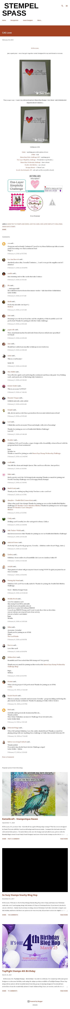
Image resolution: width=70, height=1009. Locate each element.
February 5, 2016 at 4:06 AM (17, 350)
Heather (10, 440)
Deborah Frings (13, 728)
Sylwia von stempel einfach (17, 742)
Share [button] (4, 229)
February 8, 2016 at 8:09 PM (17, 639)
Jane (9, 315)
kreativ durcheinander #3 (24, 170)
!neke (9, 356)
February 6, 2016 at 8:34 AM (17, 537)
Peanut (10, 681)
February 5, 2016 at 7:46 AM (17, 392)
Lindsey (10, 554)
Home (4, 20)
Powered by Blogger (36, 1001)
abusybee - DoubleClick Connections (20, 500)
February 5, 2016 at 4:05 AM (17, 338)
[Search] (62, 3)
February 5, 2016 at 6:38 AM (17, 380)
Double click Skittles (31, 165)
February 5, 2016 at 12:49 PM (17, 456)
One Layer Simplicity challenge (26, 160)
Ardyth (10, 566)
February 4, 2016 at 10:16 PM (17, 268)
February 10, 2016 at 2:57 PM (17, 704)
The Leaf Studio (13, 636)
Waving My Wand (14, 580)
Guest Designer (28, 20)
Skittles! (38, 505)
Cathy (10, 518)
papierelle (11, 330)
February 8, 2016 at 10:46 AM (17, 593)
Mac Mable (11, 372)
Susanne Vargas (13, 398)
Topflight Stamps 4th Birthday (18, 970)
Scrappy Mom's (30, 167)
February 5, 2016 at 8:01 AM (17, 404)
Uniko (24, 152)
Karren (10, 645)
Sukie (9, 474)
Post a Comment (8, 757)
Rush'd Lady (12, 488)
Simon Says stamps (8, 226)
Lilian (9, 627)
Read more (64, 839)
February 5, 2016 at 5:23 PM (17, 513)
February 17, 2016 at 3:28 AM (17, 752)
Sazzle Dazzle (12, 695)
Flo (9, 285)
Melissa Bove (12, 657)
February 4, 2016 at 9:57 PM (17, 253)
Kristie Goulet (12, 386)
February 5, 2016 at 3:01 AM (17, 280)
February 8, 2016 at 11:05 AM (17, 621)
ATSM (33, 154)
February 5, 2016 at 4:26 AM (17, 366)
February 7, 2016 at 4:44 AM (17, 561)
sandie (10, 273)
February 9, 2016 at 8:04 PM (17, 651)
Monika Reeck (12, 599)
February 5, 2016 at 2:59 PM (17, 482)
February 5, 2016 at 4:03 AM (17, 324)
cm (9, 243)
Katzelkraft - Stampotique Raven (20, 818)
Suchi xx (10, 307)
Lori (9, 422)
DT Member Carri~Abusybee (25, 505)
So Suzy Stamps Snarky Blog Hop (19, 894)
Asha (10, 687)
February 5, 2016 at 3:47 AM (17, 310)
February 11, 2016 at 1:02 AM (17, 722)
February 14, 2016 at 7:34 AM (17, 736)
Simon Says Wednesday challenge (31, 162)
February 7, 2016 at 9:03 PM (17, 575)
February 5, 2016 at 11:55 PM (17, 525)
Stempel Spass (20, 9)
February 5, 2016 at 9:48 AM (17, 434)
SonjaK (10, 410)
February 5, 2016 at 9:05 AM (17, 416)
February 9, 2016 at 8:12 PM (17, 676)
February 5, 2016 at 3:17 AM (17, 296)
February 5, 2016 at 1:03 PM (17, 468)
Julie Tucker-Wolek (14, 530)
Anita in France (13, 542)
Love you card (35, 224)
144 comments (13, 915)
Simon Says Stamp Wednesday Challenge (46, 453)
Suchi (9, 301)
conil (9, 462)
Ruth (9, 709)
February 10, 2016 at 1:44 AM (17, 690)
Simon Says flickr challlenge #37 (30, 157)
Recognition (14, 20)
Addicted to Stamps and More (18, 224)
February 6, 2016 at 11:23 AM (17, 549)
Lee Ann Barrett (13, 259)
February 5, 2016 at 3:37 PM (17, 494)
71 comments (12, 991)
